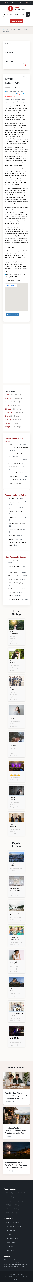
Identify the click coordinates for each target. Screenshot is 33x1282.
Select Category (9, 52)
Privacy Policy (10, 1250)
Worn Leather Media (14, 576)
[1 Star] (5, 87)
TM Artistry (11, 498)
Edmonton (8, 409)
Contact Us (9, 1234)
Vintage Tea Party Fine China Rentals (17, 1193)
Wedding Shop (11, 2)
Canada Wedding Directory (14, 1226)
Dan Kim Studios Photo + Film (16, 523)
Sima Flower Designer (12, 1209)
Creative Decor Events (14, 566)
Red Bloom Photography (15, 517)
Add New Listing (17, 21)
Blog (21, 2)
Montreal (8, 405)
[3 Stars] (7, 87)
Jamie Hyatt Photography (15, 583)
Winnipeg (8, 420)
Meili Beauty (11, 592)
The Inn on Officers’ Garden (16, 511)
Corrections (9, 1246)
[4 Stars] (8, 87)
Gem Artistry (10, 1197)
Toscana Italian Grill (13, 572)
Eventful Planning (13, 579)
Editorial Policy (10, 1242)
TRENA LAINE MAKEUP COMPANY (18, 447)
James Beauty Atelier (14, 463)
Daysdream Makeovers (14, 466)
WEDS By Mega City (12, 1213)
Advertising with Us (12, 1238)
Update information (12, 314)
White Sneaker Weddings (13, 1205)
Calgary (19, 29)
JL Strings (11, 539)
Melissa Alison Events (14, 529)
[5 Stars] (9, 87)
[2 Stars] (6, 87)
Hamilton (8, 423)
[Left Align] (28, 14)
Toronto (7, 395)
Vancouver (8, 398)
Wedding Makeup (10, 96)
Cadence (10, 595)
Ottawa (7, 416)
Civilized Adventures (14, 599)
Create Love (11, 535)
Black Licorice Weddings (15, 502)
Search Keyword (9, 61)
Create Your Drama (13, 460)
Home (6, 29)
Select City (8, 43)
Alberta (13, 29)
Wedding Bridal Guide (12, 1222)
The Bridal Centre (13, 589)
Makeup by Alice (13, 479)
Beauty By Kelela (13, 444)
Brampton (8, 427)
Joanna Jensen (12, 508)
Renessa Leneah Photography (15, 1201)
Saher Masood (12, 473)
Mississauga (9, 412)
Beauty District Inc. (13, 476)
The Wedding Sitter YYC (15, 560)
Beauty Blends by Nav (14, 483)
